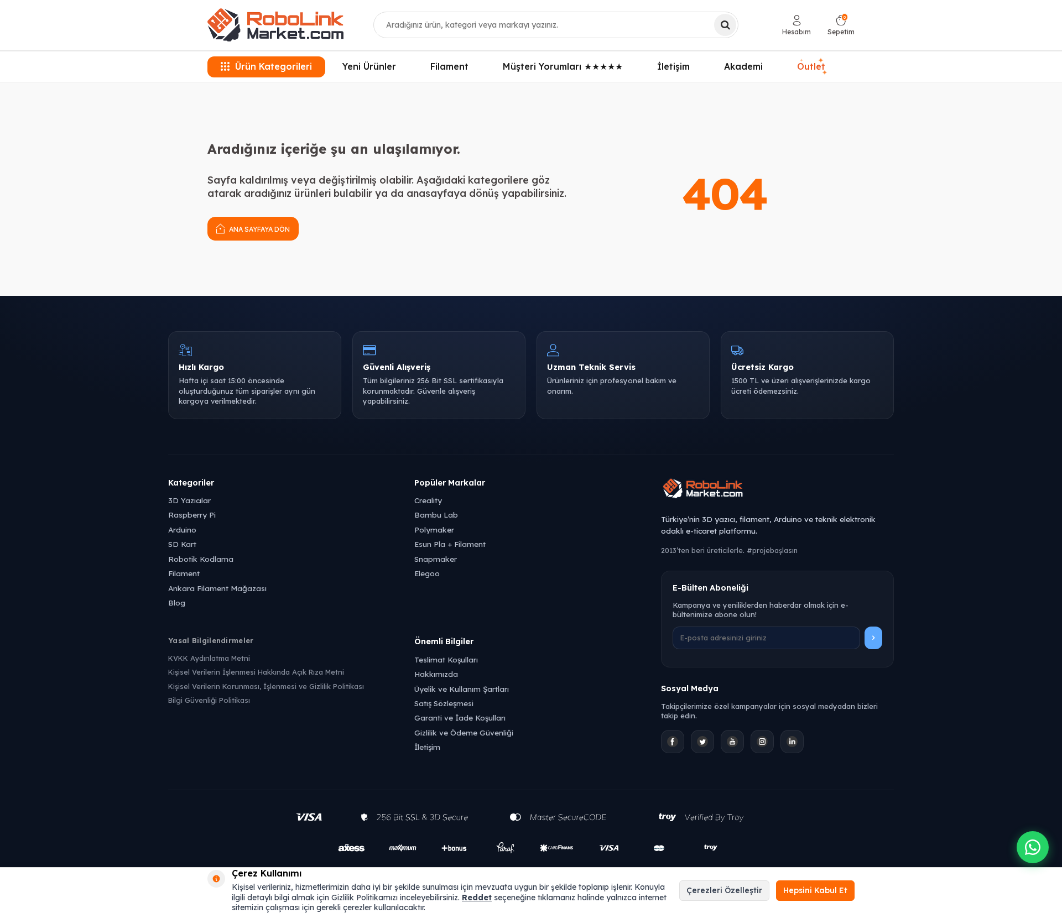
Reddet (477, 897)
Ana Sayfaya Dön (258, 229)
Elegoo (427, 573)
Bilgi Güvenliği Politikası (209, 700)
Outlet (812, 67)
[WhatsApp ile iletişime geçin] (1033, 847)
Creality (428, 500)
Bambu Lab (436, 514)
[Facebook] (672, 741)
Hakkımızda (436, 674)
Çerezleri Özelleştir (724, 890)
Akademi (743, 66)
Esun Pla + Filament (450, 544)
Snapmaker (435, 559)
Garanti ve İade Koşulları (460, 717)
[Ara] (725, 25)
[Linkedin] (792, 741)
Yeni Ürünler (369, 66)
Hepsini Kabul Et (815, 890)
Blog (176, 602)
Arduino (182, 529)
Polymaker (434, 529)
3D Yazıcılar (189, 500)
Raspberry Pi (192, 514)
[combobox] (555, 25)
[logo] (275, 24)
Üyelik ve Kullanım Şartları (461, 688)
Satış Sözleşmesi (443, 703)
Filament (449, 66)
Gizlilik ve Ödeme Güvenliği (463, 732)
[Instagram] (762, 741)
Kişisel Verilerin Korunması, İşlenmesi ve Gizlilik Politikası (266, 686)
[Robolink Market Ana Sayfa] (777, 490)
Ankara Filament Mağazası (217, 588)
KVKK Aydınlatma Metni (209, 658)
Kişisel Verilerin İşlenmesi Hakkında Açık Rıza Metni (256, 671)
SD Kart (182, 544)
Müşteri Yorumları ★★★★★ (563, 66)
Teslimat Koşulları (446, 659)
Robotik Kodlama (200, 559)
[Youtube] (732, 741)
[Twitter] (702, 741)
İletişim (673, 66)
